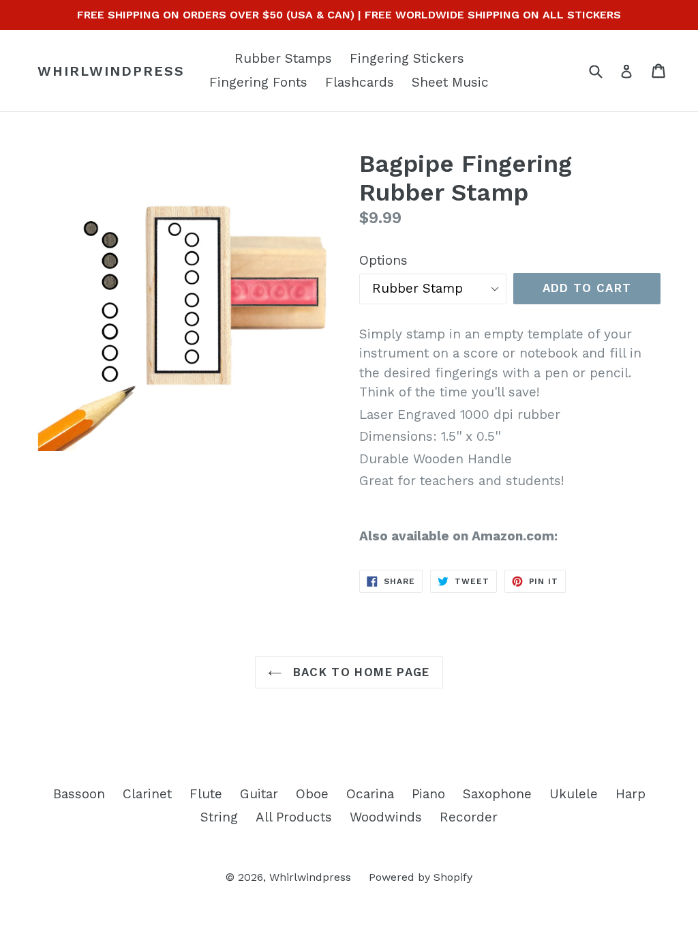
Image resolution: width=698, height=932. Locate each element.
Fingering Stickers (407, 58)
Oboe (312, 794)
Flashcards (359, 82)
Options (383, 260)
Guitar (259, 794)
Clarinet (147, 794)
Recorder (469, 817)
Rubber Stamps (283, 58)
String (219, 817)
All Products (294, 817)
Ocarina (370, 794)
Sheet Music (450, 82)
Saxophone (497, 794)
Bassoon (79, 794)
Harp (631, 794)
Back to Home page (358, 672)
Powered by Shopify (420, 877)
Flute (205, 794)
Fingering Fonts (258, 82)
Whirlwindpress (111, 71)
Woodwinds (386, 817)
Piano (428, 794)
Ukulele (573, 794)
